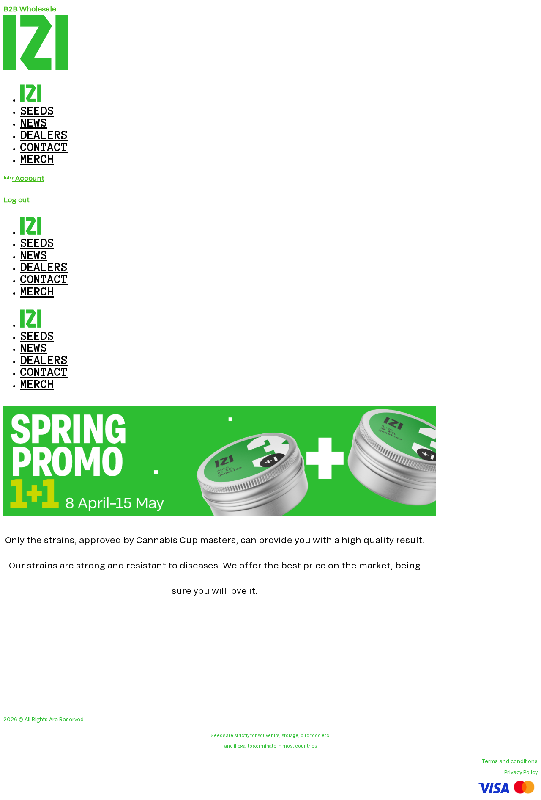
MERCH (37, 158)
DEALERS (44, 359)
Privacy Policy (521, 772)
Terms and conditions (509, 761)
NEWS (33, 347)
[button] (29, 9)
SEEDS (37, 335)
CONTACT (44, 371)
